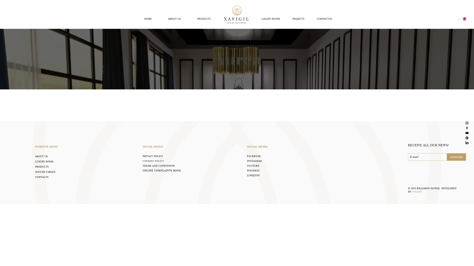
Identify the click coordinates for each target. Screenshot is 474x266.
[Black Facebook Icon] (467, 128)
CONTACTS (42, 176)
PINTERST (253, 170)
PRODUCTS (42, 166)
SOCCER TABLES (45, 171)
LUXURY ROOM (44, 161)
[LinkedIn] (467, 143)
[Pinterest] (467, 138)
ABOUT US (41, 156)
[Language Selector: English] (462, 19)
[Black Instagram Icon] (467, 123)
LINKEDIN (253, 175)
